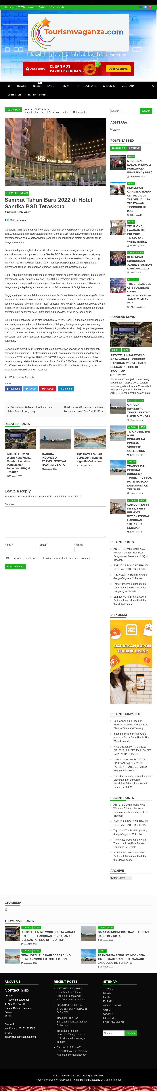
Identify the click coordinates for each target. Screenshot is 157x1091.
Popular (119, 148)
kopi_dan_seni (121, 776)
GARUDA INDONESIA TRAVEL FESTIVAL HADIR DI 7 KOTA (72, 1009)
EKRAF (67, 86)
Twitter (145, 7)
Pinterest (49, 388)
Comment (11, 504)
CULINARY (128, 86)
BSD (10, 377)
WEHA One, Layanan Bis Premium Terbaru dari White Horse (137, 234)
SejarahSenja (120, 721)
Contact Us (43, 7)
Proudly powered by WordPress (52, 1079)
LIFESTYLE (14, 94)
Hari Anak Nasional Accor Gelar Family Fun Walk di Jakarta (131, 737)
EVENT (51, 86)
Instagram (150, 7)
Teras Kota (29, 377)
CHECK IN (12, 193)
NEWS (37, 84)
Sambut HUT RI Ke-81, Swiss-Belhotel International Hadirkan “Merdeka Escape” (138, 516)
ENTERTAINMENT (38, 94)
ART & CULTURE (135, 253)
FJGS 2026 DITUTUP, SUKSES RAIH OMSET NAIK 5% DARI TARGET (132, 750)
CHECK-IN (109, 86)
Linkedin (67, 388)
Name (9, 545)
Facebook (140, 7)
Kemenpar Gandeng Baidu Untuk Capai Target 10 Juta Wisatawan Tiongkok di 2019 (139, 199)
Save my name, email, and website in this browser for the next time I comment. (49, 558)
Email (43, 545)
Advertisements (57, 7)
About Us (32, 7)
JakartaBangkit (121, 746)
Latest (134, 148)
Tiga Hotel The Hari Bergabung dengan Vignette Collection (89, 457)
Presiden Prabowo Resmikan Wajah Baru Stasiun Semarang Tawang (130, 725)
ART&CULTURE (87, 86)
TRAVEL (21, 86)
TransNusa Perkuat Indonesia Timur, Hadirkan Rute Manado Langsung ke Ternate (139, 478)
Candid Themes (112, 1079)
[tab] (118, 148)
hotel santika (18, 377)
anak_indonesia (122, 733)
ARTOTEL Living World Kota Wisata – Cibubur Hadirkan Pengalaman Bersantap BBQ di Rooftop (128, 363)
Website (78, 545)
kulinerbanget (120, 759)
